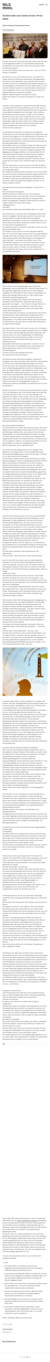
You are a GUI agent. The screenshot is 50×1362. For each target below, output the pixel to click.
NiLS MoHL (8, 6)
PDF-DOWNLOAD (8, 30)
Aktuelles (7, 1332)
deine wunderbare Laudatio (27, 1220)
